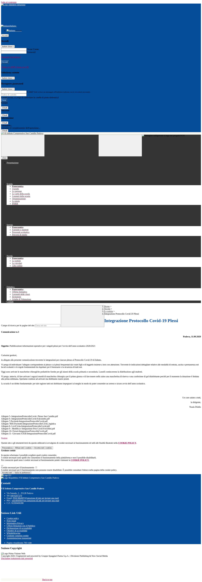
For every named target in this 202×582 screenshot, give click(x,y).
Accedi (5, 35)
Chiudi (4, 108)
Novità (107, 309)
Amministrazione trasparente (19, 538)
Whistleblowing (13, 533)
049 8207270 (16, 496)
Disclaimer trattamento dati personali (17, 558)
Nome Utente (33, 49)
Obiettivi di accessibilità (17, 531)
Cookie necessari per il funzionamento (18, 467)
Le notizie (108, 311)
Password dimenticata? (11, 57)
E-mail (30, 92)
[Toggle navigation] (23, 145)
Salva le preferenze (22, 473)
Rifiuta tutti (23, 448)
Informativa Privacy (15, 523)
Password (31, 52)
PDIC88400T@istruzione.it (36, 498)
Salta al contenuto (8, 2)
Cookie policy (13, 518)
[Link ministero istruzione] (13, 5)
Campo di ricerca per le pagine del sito (17, 325)
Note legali (11, 521)
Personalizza (7, 448)
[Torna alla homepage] (101, 133)
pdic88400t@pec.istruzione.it (35, 500)
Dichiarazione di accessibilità (19, 528)
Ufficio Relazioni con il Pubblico (21, 526)
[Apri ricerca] (120, 145)
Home (107, 306)
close (4, 158)
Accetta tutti (43, 448)
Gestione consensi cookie (18, 535)
